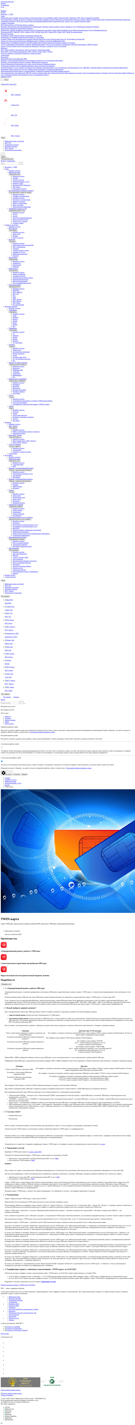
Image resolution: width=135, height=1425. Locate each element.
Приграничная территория (121, 19)
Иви (38, 32)
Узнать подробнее (7, 1395)
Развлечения (5, 28)
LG (10, 37)
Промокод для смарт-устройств (42, 46)
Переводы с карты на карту (32, 53)
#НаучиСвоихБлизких (80, 30)
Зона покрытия (53, 73)
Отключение (51, 60)
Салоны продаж (10, 577)
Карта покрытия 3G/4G (56, 21)
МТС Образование (35, 27)
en (3, 7)
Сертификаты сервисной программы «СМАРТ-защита (79, 44)
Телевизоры (5, 37)
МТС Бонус (81, 18)
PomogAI (96, 27)
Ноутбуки (30, 43)
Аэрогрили (49, 41)
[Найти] (21, 702)
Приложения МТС (7, 32)
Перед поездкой (106, 19)
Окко (42, 32)
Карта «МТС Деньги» (45, 51)
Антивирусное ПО (29, 30)
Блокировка (29, 66)
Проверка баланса (49, 64)
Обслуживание (6, 73)
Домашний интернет (12, 145)
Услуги (21, 21)
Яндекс (25, 37)
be (1, 7)
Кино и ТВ (13, 25)
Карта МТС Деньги (7, 51)
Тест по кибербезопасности (97, 30)
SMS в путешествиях (93, 19)
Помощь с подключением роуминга (13, 62)
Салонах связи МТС (35, 1152)
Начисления (10, 64)
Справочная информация (54, 69)
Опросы (46, 75)
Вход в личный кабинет (27, 71)
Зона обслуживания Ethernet (38, 21)
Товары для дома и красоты (10, 41)
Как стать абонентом (18, 73)
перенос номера (10, 720)
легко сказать (9, 723)
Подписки (28, 68)
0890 (56, 1158)
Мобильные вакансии (85, 27)
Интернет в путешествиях (64, 19)
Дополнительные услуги (38, 18)
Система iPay (17, 53)
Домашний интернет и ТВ (10, 21)
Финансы (4, 48)
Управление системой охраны (46, 30)
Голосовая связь (18, 59)
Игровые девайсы (61, 43)
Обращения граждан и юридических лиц (22, 1313)
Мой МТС (17, 32)
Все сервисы (5, 596)
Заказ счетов (31, 64)
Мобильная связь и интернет (14, 141)
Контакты (12, 1311)
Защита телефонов (16, 30)
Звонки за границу (79, 19)
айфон (7, 722)
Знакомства (13, 28)
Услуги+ (56, 46)
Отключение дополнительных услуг (70, 68)
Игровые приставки (48, 43)
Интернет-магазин (7, 34)
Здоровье (45, 27)
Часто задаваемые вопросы (92, 73)
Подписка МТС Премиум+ (68, 18)
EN (4, 700)
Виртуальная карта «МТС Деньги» (26, 51)
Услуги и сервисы (7, 53)
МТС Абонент (26, 32)
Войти (3, 157)
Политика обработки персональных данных (23, 1309)
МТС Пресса (58, 32)
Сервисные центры (10, 75)
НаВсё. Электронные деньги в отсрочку (23, 50)
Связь (3, 16)
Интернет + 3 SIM (7, 14)
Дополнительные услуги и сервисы (13, 68)
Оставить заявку (85, 21)
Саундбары (71, 43)
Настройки (59, 60)
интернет (8, 718)
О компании (5, 5)
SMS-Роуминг (36, 62)
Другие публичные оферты (118, 73)
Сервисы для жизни (8, 23)
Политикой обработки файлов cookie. (42, 732)
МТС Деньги (49, 32)
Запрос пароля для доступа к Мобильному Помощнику (27, 69)
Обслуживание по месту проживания (30, 75)
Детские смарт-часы (57, 39)
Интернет (44, 62)
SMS (25, 59)
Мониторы (37, 43)
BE (2, 700)
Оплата (3, 64)
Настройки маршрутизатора (60, 71)
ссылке (102, 1144)
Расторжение (50, 66)
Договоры (104, 73)
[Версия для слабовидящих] (2, 9)
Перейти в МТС (52, 18)
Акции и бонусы (24, 18)
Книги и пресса (28, 25)
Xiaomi (27, 35)
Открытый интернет (92, 18)
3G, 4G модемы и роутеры (73, 39)
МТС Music (66, 32)
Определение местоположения (18, 27)
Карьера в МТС (14, 1306)
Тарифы (15, 18)
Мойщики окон (32, 41)
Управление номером (8, 66)
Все (41, 35)
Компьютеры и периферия (10, 43)
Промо (14, 46)
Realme (36, 35)
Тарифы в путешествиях (34, 19)
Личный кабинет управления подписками (105, 68)
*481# (32, 1179)
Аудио (48, 39)
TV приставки (39, 37)
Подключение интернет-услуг (36, 60)
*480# (33, 1160)
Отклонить (17, 774)
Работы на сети (18, 568)
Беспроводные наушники (24, 39)
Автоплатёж (5, 55)
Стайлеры (41, 41)
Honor (32, 35)
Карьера (3, 11)
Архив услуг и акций (72, 21)
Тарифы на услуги (71, 27)
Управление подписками (13, 150)
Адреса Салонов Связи (39, 73)
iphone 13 (8, 716)
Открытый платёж (43, 50)
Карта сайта (5, 1333)
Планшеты (22, 43)
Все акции (62, 46)
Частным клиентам (7, 1)
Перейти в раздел (14, 171)
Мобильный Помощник (21, 532)
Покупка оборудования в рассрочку (70, 73)
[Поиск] (21, 163)
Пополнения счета (21, 64)
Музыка (20, 25)
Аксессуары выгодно (24, 46)
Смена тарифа (20, 66)
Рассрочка (39, 64)
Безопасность (5, 30)
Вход (3, 137)
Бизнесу (3, 3)
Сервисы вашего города (56, 27)
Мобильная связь (6, 18)
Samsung (16, 35)
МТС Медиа (5, 25)
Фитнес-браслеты (39, 39)
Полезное (4, 27)
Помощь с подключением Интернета (13, 60)
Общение (29, 28)
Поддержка (5, 57)
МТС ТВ (34, 32)
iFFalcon (31, 37)
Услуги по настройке (53, 44)
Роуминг (28, 62)
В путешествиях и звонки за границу (13, 19)
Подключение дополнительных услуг (45, 68)
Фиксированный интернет (10, 71)
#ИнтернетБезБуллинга (65, 30)
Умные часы (11, 39)
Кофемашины (57, 41)
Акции (26, 21)
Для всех (9, 46)
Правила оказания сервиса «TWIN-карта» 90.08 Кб (18, 1285)
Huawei (22, 35)
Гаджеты (4, 39)
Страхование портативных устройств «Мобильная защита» (26, 44)
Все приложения (76, 32)
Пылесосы (23, 41)
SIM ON (28, 73)
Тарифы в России (49, 19)
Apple (11, 35)
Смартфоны (5, 35)
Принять (24, 774)
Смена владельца (39, 66)
